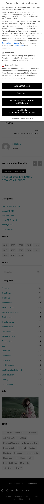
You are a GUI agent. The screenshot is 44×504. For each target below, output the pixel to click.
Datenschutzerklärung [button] (26, 118)
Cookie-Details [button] (15, 118)
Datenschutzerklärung (10, 43)
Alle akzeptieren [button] (22, 86)
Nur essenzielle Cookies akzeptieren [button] (22, 101)
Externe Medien (11, 65)
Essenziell (9, 53)
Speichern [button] (22, 93)
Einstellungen (18, 45)
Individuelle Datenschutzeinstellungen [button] (22, 111)
